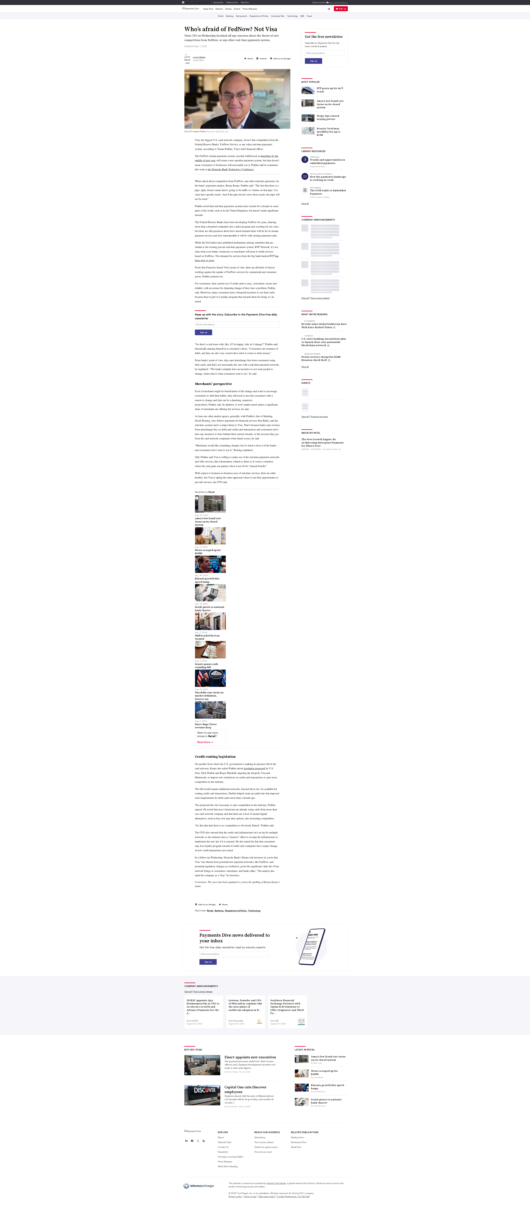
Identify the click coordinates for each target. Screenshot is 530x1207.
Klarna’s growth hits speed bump (327, 1086)
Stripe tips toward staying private (328, 117)
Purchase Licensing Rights (230, 1156)
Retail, (210, 910)
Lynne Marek (199, 57)
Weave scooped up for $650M (324, 1072)
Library (228, 9)
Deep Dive (208, 9)
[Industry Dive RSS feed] (204, 1141)
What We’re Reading (228, 1166)
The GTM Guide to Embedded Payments (328, 192)
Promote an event (319, 416)
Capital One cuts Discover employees (246, 1089)
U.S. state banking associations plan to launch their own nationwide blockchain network (323, 342)
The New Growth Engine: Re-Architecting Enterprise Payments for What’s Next (322, 442)
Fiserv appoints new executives (250, 1057)
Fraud (309, 16)
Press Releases (250, 9)
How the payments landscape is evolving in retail (328, 178)
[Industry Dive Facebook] (192, 1141)
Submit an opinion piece (266, 1147)
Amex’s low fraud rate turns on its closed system (330, 104)
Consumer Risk (277, 16)
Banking (229, 16)
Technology (292, 16)
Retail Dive (245, 2)
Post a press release (320, 298)
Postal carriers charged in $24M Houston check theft (320, 358)
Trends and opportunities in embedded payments (327, 161)
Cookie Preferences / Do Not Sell (293, 1196)
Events (237, 9)
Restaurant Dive (232, 2)
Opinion (219, 9)
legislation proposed (254, 768)
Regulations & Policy (259, 16)
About (221, 1137)
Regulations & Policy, (236, 910)
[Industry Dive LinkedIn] (186, 1141)
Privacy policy (235, 1196)
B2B (302, 16)
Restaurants (241, 16)
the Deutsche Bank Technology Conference (231, 169)
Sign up (342, 8)
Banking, (220, 910)
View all (305, 203)
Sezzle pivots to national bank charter (326, 1101)
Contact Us (223, 1147)
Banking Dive (218, 2)
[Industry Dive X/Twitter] (198, 1141)
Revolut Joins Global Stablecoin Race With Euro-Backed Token (324, 325)
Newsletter (223, 1152)
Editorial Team (224, 1142)
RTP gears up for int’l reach (330, 90)
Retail (220, 16)
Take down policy (266, 1196)
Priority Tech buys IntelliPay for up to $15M (328, 132)
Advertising (259, 1137)
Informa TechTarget (276, 1183)
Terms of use (250, 1196)
